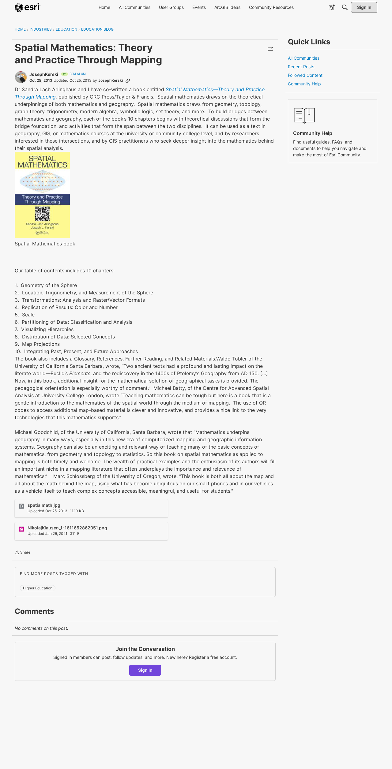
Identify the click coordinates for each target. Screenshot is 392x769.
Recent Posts (301, 66)
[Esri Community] (27, 7)
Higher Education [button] (37, 588)
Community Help (304, 83)
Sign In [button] (145, 670)
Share (22, 553)
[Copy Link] (127, 80)
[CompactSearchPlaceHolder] (344, 7)
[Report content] (270, 49)
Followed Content (305, 75)
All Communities (303, 58)
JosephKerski (43, 74)
